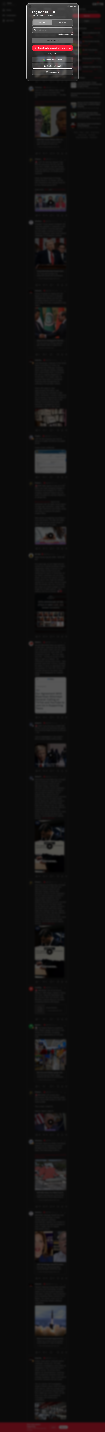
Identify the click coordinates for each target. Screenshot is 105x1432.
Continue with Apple (54, 66)
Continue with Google (54, 60)
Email (44, 22)
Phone (64, 22)
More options (54, 72)
